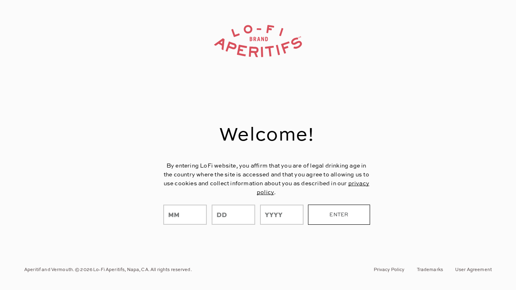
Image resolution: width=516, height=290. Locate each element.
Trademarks (430, 269)
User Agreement (473, 269)
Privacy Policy (389, 269)
